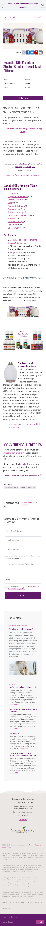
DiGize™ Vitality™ (16, 221)
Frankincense (14, 209)
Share (36, 17)
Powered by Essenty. (9, 917)
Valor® (11, 203)
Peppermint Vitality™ (18, 196)
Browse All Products (10, 18)
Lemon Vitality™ (15, 199)
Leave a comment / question (29, 503)
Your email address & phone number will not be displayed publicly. (22, 557)
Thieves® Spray (15, 243)
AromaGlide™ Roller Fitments (23, 240)
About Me (23, 820)
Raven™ (11, 218)
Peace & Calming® (17, 206)
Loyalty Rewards (27, 464)
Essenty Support (8, 922)
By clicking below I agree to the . (23, 587)
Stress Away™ (14, 228)
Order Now (23, 98)
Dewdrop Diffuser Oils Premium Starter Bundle (23, 175)
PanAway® (13, 224)
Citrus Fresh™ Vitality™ (18, 215)
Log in (40, 922)
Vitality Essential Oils (28, 488)
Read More (14, 704)
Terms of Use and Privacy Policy (23, 587)
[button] (11, 668)
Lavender (12, 193)
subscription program (13, 453)
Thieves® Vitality (15, 212)
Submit (23, 595)
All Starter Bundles (11, 488)
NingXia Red (15, 252)
